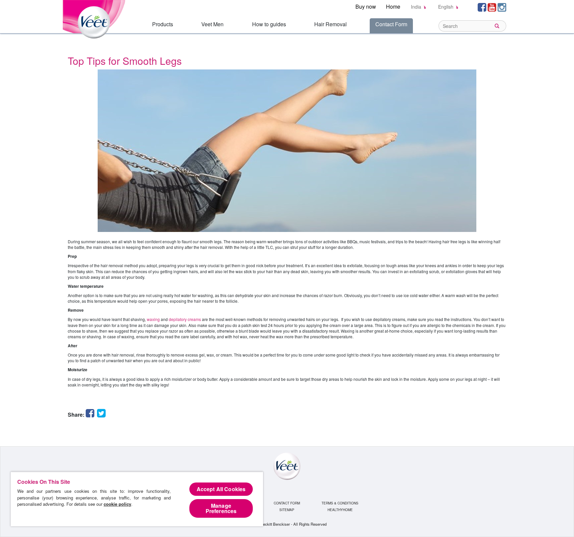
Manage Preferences (221, 508)
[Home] (95, 18)
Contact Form (391, 24)
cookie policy (117, 504)
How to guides (269, 24)
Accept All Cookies (221, 489)
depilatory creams (185, 319)
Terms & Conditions (340, 503)
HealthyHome (340, 509)
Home (393, 6)
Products (162, 24)
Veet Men (212, 24)
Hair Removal (330, 24)
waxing (153, 319)
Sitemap (286, 509)
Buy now (365, 6)
